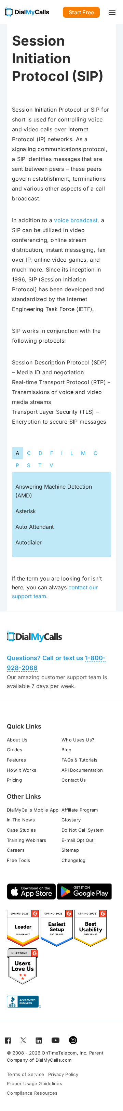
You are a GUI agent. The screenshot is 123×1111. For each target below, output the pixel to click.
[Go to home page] (27, 12)
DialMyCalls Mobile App (33, 810)
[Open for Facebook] (8, 1039)
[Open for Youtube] (55, 1039)
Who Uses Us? (78, 739)
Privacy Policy (63, 1074)
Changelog (73, 860)
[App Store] (31, 891)
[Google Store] (84, 891)
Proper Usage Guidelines (34, 1083)
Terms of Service (25, 1074)
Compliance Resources (32, 1093)
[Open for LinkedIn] (39, 1039)
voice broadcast (75, 220)
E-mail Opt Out (78, 840)
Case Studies (21, 830)
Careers (16, 850)
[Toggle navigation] (112, 12)
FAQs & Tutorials (79, 760)
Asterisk (25, 511)
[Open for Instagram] (73, 1039)
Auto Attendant (34, 526)
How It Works (21, 770)
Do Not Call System (83, 830)
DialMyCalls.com (54, 1060)
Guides (15, 749)
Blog (66, 749)
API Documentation (82, 770)
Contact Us (74, 780)
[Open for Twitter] (23, 1039)
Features (16, 760)
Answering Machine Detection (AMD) (53, 491)
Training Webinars (26, 840)
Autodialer (28, 542)
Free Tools (18, 860)
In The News (21, 819)
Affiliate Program (80, 810)
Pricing (14, 780)
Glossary (71, 819)
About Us (17, 739)
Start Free (81, 12)
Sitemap (70, 850)
